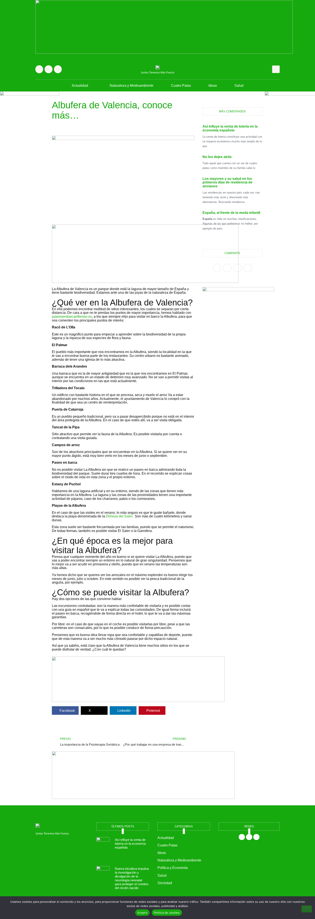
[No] (307, 909)
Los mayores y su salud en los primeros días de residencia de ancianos (227, 182)
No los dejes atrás (217, 157)
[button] (276, 69)
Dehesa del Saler (119, 516)
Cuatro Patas (181, 85)
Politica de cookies (167, 912)
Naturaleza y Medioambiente (131, 85)
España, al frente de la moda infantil (231, 212)
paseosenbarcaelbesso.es (72, 316)
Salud (238, 85)
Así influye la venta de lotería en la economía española (230, 128)
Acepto (142, 912)
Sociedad (165, 883)
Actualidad (80, 85)
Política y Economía (173, 868)
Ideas (212, 85)
